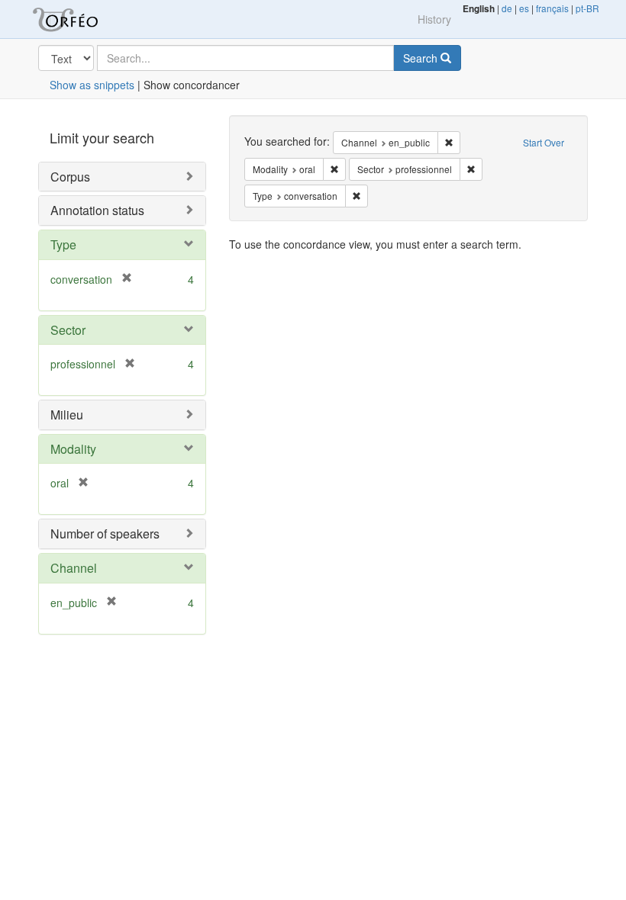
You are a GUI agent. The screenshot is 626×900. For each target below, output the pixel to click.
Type (63, 244)
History (434, 19)
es (524, 8)
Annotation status (97, 210)
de (507, 8)
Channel (73, 568)
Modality (73, 449)
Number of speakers (105, 533)
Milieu (66, 414)
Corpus (70, 176)
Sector (68, 330)
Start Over (543, 142)
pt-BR (587, 8)
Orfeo (84, 19)
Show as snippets (92, 84)
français (552, 8)
